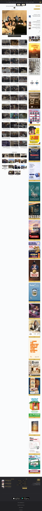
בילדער (22, 2)
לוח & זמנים (20, 483)
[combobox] (34, 12)
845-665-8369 (38, 483)
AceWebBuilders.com (21, 502)
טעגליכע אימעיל (19, 2)
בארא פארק (5, 169)
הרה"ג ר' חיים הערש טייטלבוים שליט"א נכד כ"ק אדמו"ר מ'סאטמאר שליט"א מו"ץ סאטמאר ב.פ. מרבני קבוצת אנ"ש (36, 22)
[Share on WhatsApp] (22, 488)
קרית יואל (17, 169)
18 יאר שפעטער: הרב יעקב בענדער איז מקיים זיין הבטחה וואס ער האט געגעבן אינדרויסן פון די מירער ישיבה (36, 28)
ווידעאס (24, 2)
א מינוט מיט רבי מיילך (24, 483)
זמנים (14, 2)
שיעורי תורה (13, 2)
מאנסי (23, 169)
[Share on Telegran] (24, 488)
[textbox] (34, 12)
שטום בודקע (30, 2)
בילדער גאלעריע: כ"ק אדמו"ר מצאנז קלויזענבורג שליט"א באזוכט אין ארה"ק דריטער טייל (8, 484)
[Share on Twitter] (26, 488)
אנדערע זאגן (27, 2)
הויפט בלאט (33, 2)
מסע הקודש (18, 175)
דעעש (11, 169)
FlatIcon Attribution (21, 507)
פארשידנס (17, 2)
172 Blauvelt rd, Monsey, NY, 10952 (36, 484)
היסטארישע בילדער (19, 480)
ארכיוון (23, 480)
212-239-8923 (34, 483)
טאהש (38, 32)
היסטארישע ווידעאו (11, 175)
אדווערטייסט (10, 2)
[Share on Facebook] (25, 488)
